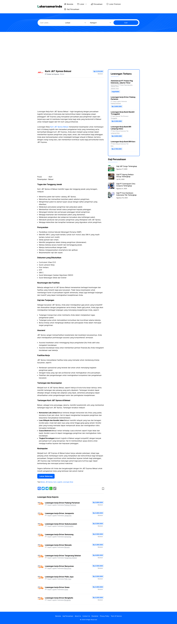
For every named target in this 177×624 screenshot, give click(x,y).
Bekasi (62, 74)
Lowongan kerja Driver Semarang (59, 534)
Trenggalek (114, 118)
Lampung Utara (115, 133)
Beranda (70, 4)
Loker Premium (115, 4)
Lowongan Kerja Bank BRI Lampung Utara (121, 128)
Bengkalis (67, 600)
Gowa (66, 589)
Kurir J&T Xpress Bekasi (59, 127)
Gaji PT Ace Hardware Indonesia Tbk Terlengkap (126, 194)
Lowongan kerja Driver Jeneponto (59, 513)
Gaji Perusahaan (73, 9)
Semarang (67, 537)
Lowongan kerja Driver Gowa (57, 587)
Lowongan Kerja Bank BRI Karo (123, 142)
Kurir (54, 482)
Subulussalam (68, 526)
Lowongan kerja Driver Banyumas (59, 566)
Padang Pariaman (70, 505)
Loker (82, 4)
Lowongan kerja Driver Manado (58, 545)
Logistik (59, 482)
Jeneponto (67, 515)
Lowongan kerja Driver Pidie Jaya (59, 577)
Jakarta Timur (115, 88)
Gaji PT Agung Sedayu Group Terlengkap (125, 175)
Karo (112, 146)
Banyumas (67, 568)
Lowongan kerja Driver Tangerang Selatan (63, 556)
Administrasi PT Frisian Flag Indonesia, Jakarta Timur (122, 82)
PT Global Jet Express (52, 74)
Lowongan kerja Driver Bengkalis (59, 598)
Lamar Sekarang (45, 476)
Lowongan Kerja (68, 482)
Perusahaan (98, 4)
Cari (126, 23)
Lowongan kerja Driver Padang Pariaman (62, 503)
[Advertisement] (88, 48)
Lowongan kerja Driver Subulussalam (61, 524)
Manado (67, 547)
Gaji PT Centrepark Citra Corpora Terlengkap (125, 185)
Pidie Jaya (67, 579)
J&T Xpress (49, 482)
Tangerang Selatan (70, 558)
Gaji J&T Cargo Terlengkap (126, 166)
